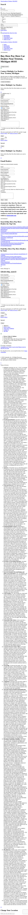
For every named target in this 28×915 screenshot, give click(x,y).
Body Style (3, 27)
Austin (17, 227)
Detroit (5, 229)
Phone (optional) (4, 172)
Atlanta (13, 227)
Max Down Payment (5, 13)
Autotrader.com (11, 215)
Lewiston (9, 233)
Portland (22, 240)
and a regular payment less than (8, 115)
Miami (20, 236)
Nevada (21, 259)
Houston (10, 232)
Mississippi (24, 258)
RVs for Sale (6, 348)
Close (2, 146)
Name (2, 98)
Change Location (4, 66)
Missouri (20, 258)
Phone (7, 103)
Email (8, 108)
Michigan (15, 258)
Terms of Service (14, 133)
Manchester (12, 236)
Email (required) (4, 100)
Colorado (20, 254)
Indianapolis (15, 232)
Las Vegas (5, 233)
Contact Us (6, 329)
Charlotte (8, 228)
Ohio (4, 260)
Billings (25, 227)
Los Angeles (2, 235)
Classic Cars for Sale (13, 347)
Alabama (3, 254)
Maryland (11, 258)
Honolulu (6, 232)
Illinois (16, 256)
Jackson (20, 232)
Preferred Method (5, 106)
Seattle (19, 243)
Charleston (3, 228)
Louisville (6, 236)
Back (2, 136)
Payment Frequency (5, 16)
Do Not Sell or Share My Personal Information (15, 339)
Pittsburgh (18, 240)
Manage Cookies (8, 343)
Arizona (11, 254)
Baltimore (21, 227)
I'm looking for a (4, 109)
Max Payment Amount (6, 14)
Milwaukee (24, 236)
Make (2, 24)
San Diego (8, 243)
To (2, 20)
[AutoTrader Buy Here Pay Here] (9, 33)
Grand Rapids (3, 231)
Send (2, 138)
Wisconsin (3, 264)
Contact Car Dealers (5, 81)
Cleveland (21, 228)
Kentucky (6, 258)
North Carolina (4, 259)
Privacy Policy (4, 133)
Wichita (4, 245)
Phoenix (14, 240)
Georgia (10, 256)
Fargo (2, 231)
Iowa (13, 256)
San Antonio (3, 243)
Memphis (17, 236)
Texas (10, 263)
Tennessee (7, 263)
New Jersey (10, 259)
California (15, 254)
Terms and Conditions (9, 328)
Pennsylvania (4, 262)
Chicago (17, 228)
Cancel (2, 94)
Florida (7, 256)
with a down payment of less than (8, 112)
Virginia (14, 263)
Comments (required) (6, 297)
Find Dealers (7, 35)
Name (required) (4, 274)
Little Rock (14, 233)
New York (6, 237)
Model (2, 25)
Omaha (4, 240)
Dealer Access (7, 39)
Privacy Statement (8, 337)
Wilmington (8, 245)
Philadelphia (9, 240)
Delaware (3, 256)
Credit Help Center (8, 38)
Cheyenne (12, 228)
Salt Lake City (6, 241)
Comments (3, 120)
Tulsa (7, 244)
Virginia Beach (12, 244)
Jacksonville (25, 232)
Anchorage (9, 227)
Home (5, 44)
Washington (19, 263)
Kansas (2, 258)
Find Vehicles (7, 36)
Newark (11, 237)
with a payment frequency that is (8, 117)
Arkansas (7, 254)
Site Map (6, 331)
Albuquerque (4, 227)
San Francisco (14, 243)
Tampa (4, 244)
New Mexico (16, 259)
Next (2, 96)
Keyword (3, 9)
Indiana (19, 256)
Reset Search (4, 30)
